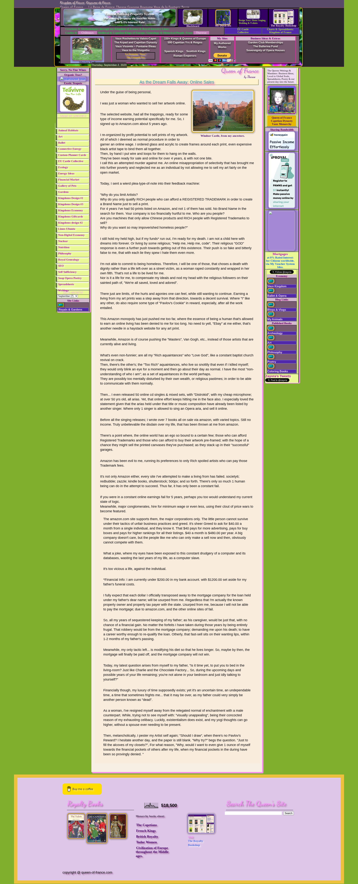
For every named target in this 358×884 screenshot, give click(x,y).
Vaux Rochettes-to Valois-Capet (135, 38)
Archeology (274, 333)
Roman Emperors (184, 55)
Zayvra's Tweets (278, 376)
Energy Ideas (66, 173)
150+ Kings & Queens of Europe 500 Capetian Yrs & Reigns (185, 40)
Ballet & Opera (276, 295)
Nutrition (63, 247)
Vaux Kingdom (276, 286)
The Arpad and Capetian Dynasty (135, 42)
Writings (63, 290)
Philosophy (64, 253)
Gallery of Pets (67, 185)
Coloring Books (277, 371)
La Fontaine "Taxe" (135, 54)
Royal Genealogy (68, 259)
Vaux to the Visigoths (136, 50)
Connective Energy (69, 148)
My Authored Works (222, 45)
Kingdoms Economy (70, 210)
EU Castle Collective (243, 31)
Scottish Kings (195, 51)
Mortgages (280, 254)
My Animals (274, 319)
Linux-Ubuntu (66, 228)
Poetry (271, 361)
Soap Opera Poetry (70, 278)
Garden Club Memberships (265, 42)
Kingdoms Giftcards (70, 216)
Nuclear (63, 241)
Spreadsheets (66, 284)
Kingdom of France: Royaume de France (85, 2)
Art (60, 136)
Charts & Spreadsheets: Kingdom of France (280, 31)
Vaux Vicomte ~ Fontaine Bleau (135, 46)
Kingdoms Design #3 (70, 204)
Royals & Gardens (70, 309)
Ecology (63, 167)
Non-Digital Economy (71, 234)
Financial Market (68, 179)
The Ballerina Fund (265, 46)
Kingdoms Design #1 (70, 198)
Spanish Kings (173, 51)
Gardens (63, 191)
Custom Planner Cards (72, 154)
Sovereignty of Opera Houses (265, 50)
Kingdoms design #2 (70, 222)
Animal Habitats (68, 130)
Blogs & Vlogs (276, 309)
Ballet (61, 142)
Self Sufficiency (67, 271)
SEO (61, 265)
